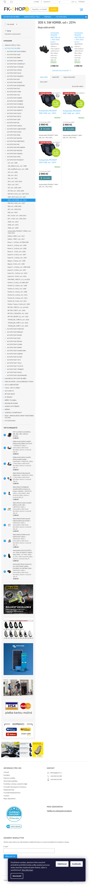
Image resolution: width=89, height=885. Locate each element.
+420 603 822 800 (56, 776)
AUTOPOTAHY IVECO (14, 116)
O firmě (36, 2)
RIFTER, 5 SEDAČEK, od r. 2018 (18, 313)
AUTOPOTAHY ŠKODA (14, 341)
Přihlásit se (10, 856)
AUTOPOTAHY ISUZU (14, 113)
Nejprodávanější (69, 77)
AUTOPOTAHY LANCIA (14, 126)
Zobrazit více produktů (60, 70)
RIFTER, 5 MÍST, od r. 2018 (16, 310)
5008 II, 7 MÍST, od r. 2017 (16, 239)
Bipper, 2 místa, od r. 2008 (16, 261)
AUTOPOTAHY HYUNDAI (15, 104)
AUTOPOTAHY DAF (13, 79)
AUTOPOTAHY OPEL (14, 157)
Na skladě (12, 24)
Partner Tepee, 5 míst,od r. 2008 (19, 304)
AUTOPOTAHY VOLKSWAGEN (17, 375)
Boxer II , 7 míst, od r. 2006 (16, 252)
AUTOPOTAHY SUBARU (15, 354)
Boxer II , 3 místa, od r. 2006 (17, 248)
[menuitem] (11, 17)
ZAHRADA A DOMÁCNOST (13, 412)
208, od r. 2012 (12, 175)
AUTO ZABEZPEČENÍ (11, 385)
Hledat (53, 9)
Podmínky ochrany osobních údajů (15, 784)
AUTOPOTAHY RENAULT (15, 332)
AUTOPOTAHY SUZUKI (14, 357)
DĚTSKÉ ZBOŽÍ (10, 394)
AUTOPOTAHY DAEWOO (15, 76)
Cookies (6, 796)
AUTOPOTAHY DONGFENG (16, 85)
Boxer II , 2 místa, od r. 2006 (17, 245)
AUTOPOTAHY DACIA (14, 73)
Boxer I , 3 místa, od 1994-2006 (18, 242)
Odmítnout (62, 864)
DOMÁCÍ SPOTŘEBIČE (12, 406)
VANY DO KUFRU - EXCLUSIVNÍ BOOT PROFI (19, 382)
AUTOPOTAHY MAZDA (14, 138)
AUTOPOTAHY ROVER (14, 335)
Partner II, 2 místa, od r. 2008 (17, 292)
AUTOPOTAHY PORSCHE (15, 329)
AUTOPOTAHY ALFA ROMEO (16, 51)
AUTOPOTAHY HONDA (14, 98)
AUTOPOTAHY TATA (14, 360)
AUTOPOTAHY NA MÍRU (12, 48)
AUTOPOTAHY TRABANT (15, 369)
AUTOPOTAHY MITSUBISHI (16, 147)
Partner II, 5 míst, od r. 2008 (17, 289)
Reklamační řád (9, 790)
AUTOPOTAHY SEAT (14, 338)
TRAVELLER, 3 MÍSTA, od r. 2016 (18, 320)
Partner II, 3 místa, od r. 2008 (17, 285)
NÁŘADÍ (7, 409)
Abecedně (43, 82)
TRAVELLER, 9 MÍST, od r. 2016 (18, 326)
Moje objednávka (9, 799)
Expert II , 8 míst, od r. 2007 (17, 255)
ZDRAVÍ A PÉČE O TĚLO (12, 45)
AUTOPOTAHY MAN (13, 135)
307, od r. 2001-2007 (14, 188)
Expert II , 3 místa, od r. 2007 (17, 258)
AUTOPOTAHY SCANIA (14, 344)
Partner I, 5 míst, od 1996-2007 (18, 282)
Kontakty (47, 2)
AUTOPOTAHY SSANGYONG (16, 351)
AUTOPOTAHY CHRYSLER (15, 107)
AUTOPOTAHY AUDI (13, 54)
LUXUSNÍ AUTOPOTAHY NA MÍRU (15, 378)
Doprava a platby (9, 778)
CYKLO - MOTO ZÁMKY (12, 388)
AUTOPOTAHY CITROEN (15, 67)
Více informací (27, 870)
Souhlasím (76, 864)
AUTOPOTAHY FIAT (13, 88)
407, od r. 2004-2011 (14, 209)
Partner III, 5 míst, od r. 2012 (17, 301)
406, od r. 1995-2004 (14, 206)
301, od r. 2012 (12, 178)
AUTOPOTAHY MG (13, 144)
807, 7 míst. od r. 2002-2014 (17, 219)
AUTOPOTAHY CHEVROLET (16, 64)
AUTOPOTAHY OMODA (14, 154)
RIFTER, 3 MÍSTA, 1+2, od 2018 (18, 307)
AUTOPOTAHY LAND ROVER (16, 129)
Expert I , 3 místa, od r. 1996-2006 (19, 267)
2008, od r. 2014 (13, 222)
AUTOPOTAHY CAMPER (15, 61)
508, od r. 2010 (12, 212)
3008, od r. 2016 (13, 225)
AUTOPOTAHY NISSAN (14, 150)
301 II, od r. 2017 (13, 184)
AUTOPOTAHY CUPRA (14, 70)
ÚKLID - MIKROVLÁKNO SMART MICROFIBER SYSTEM (19, 417)
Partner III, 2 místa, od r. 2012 (17, 295)
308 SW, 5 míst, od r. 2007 (16, 203)
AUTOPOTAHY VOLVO (14, 372)
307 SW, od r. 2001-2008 (16, 191)
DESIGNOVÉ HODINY (11, 403)
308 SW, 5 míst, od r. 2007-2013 (18, 194)
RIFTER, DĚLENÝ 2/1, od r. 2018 (18, 316)
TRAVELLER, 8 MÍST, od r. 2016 (18, 323)
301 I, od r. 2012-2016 (15, 181)
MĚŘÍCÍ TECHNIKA (10, 400)
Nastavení (17, 876)
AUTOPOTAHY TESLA (14, 363)
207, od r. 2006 (12, 172)
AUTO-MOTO (9, 391)
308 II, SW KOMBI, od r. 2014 (17, 200)
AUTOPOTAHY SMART (14, 347)
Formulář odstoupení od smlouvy (15, 787)
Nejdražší (55, 77)
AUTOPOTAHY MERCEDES (15, 141)
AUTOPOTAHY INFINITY (15, 110)
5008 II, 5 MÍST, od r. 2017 (16, 236)
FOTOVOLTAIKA (10, 421)
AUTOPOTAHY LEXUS (14, 132)
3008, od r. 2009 (13, 228)
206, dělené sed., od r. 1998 (17, 166)
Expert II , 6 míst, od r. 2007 (17, 270)
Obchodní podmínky (10, 781)
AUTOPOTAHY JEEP (14, 119)
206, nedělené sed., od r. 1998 (18, 169)
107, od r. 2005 (12, 163)
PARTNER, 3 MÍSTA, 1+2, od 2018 (19, 279)
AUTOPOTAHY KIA (13, 123)
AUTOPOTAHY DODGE (14, 82)
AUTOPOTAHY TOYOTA (15, 366)
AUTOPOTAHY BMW (14, 58)
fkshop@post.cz (56, 773)
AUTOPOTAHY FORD (14, 92)
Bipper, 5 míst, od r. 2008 (16, 264)
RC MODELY (8, 397)
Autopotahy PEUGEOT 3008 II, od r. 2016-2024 (19, 232)
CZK (73, 2)
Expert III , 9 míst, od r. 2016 (17, 276)
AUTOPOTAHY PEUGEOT (15, 160)
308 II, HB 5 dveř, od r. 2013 (17, 197)
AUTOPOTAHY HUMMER (15, 101)
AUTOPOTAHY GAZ (13, 95)
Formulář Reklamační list (12, 793)
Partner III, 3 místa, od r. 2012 (17, 298)
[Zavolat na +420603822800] (7, 2)
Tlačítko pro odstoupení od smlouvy (59, 811)
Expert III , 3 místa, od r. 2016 (17, 273)
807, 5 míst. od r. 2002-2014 (17, 215)
